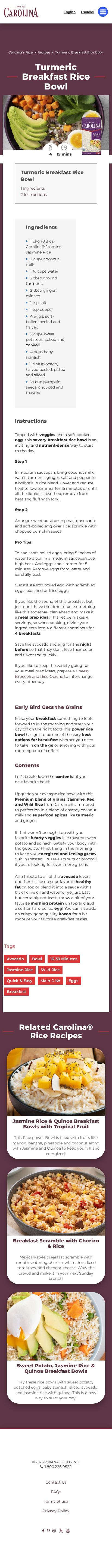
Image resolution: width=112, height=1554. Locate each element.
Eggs (73, 980)
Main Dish (50, 980)
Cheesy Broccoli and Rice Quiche (52, 674)
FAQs (56, 1491)
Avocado (15, 958)
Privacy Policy (55, 1510)
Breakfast (16, 991)
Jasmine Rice (20, 969)
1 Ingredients (33, 188)
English (70, 12)
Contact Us (56, 1482)
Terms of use (56, 1501)
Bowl (37, 958)
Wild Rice (50, 969)
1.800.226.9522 (58, 1466)
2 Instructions (34, 194)
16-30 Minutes (63, 958)
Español (87, 12)
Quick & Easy (19, 980)
